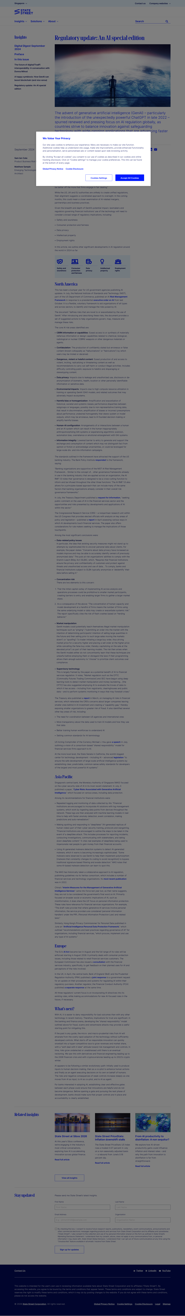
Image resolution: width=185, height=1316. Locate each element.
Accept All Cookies (130, 178)
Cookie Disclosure (74, 169)
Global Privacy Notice (53, 169)
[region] (93, 159)
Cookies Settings (99, 178)
